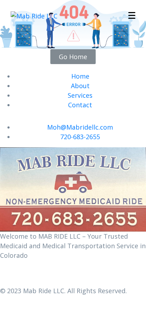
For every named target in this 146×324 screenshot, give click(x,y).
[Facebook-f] (9, 275)
